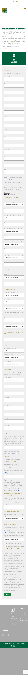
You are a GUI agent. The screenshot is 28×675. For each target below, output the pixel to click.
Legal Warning (22, 643)
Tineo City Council (16, 643)
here (14, 461)
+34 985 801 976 (22, 615)
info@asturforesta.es (20, 5)
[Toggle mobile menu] (25, 9)
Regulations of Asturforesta (12, 548)
